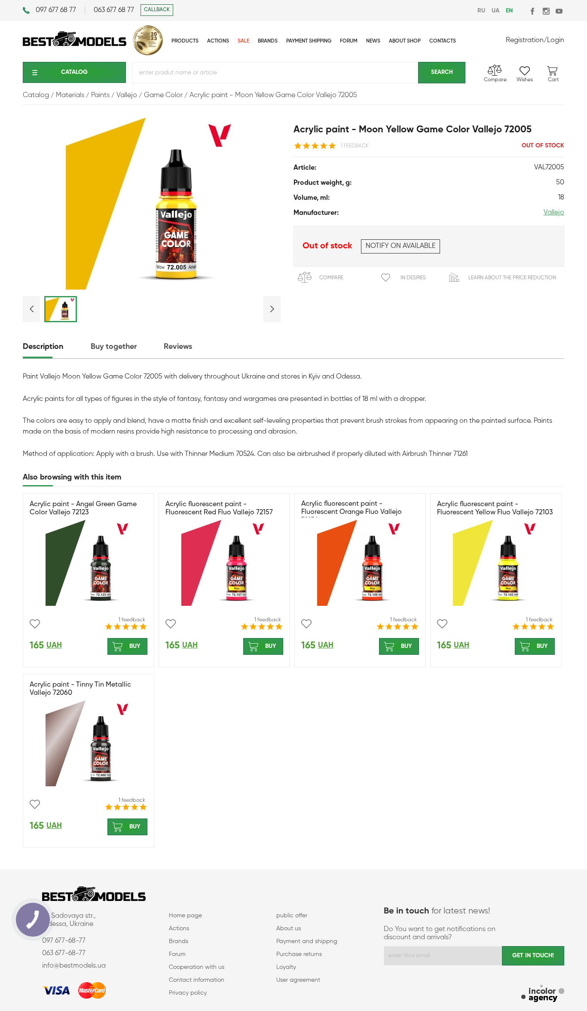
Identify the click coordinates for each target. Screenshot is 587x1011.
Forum (177, 954)
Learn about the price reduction (512, 278)
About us (288, 928)
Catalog (74, 72)
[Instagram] (546, 11)
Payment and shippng (306, 941)
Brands (178, 941)
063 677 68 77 (114, 10)
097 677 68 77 (56, 10)
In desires (413, 278)
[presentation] (56, 347)
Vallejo (554, 212)
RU (481, 11)
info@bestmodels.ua (74, 965)
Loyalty (286, 967)
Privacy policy (188, 993)
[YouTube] (558, 11)
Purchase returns (299, 954)
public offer (291, 916)
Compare (331, 278)
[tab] (56, 347)
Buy (135, 646)
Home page (185, 916)
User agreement (298, 980)
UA (495, 11)
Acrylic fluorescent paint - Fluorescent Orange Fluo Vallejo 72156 (351, 512)
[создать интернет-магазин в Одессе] (542, 994)
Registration (525, 40)
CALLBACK (157, 9)
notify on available (400, 246)
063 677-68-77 (64, 953)
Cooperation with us (196, 967)
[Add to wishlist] (35, 624)
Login (555, 40)
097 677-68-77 (64, 941)
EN (509, 11)
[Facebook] (533, 11)
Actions (179, 928)
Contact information (196, 980)
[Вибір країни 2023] (148, 54)
